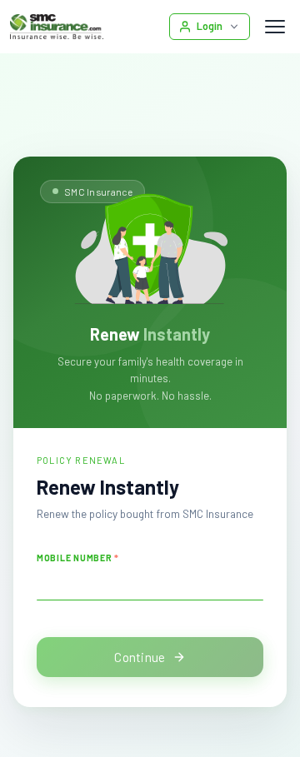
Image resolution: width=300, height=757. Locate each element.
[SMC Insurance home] (56, 26)
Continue (139, 657)
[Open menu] (275, 27)
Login (209, 25)
